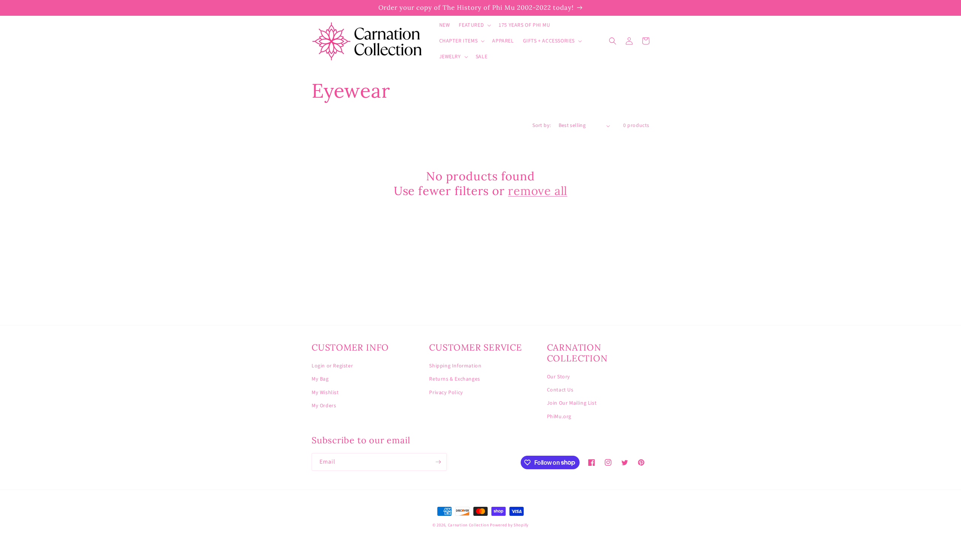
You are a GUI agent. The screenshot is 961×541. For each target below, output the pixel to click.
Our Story (558, 377)
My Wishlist (325, 392)
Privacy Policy (446, 392)
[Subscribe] (438, 462)
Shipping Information (455, 366)
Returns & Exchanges (454, 379)
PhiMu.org (559, 416)
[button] (474, 25)
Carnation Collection (468, 525)
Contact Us (560, 390)
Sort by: (541, 125)
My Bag (320, 379)
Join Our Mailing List (572, 403)
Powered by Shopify (509, 525)
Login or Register (332, 366)
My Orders (324, 406)
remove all (537, 191)
